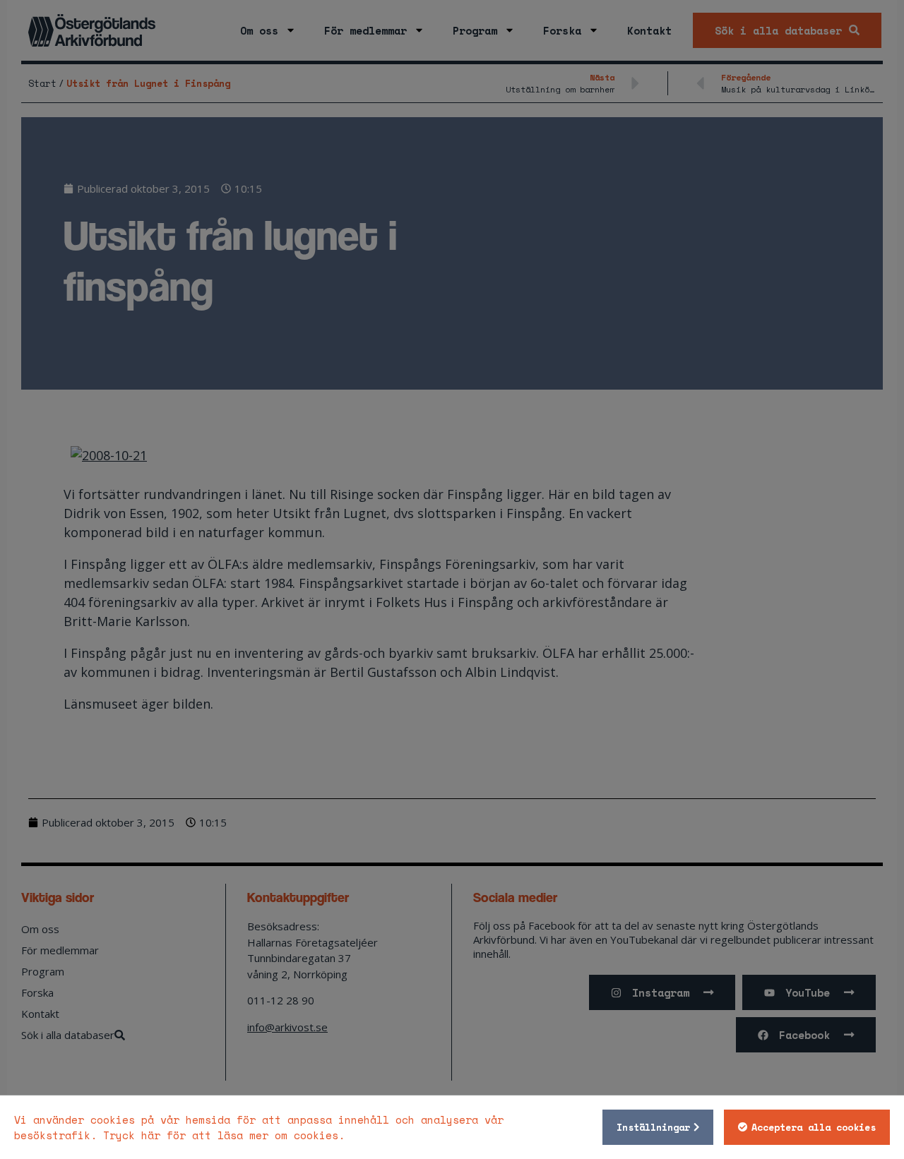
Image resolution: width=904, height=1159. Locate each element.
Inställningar (653, 1127)
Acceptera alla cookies (813, 1127)
